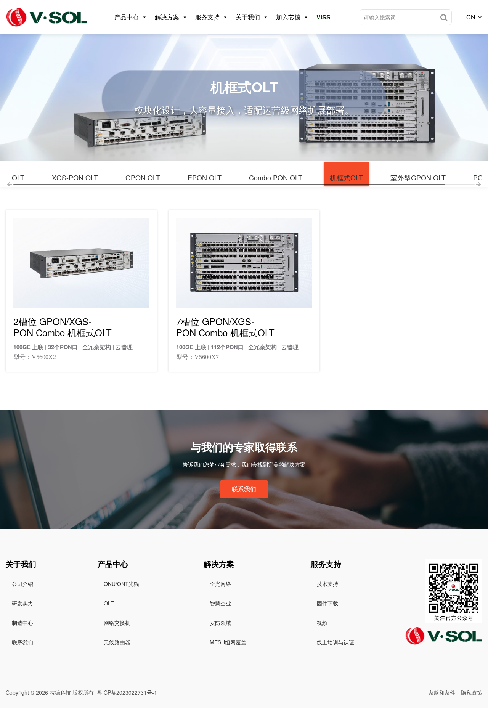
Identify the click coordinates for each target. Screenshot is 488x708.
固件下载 (327, 603)
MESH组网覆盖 (228, 642)
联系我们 (244, 489)
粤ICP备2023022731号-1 (127, 692)
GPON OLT (142, 177)
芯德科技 (60, 692)
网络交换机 (117, 622)
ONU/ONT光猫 (121, 584)
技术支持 (327, 584)
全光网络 (220, 584)
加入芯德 (288, 17)
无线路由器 (117, 642)
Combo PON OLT (275, 177)
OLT (18, 177)
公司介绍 (22, 584)
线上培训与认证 (335, 642)
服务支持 (207, 17)
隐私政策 (471, 692)
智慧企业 (220, 603)
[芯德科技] (47, 17)
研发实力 (22, 603)
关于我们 (248, 17)
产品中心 (126, 17)
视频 (322, 622)
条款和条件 (442, 692)
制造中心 (22, 622)
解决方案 (167, 17)
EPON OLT (205, 177)
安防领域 (220, 622)
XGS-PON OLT (75, 177)
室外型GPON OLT (418, 177)
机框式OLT (346, 177)
